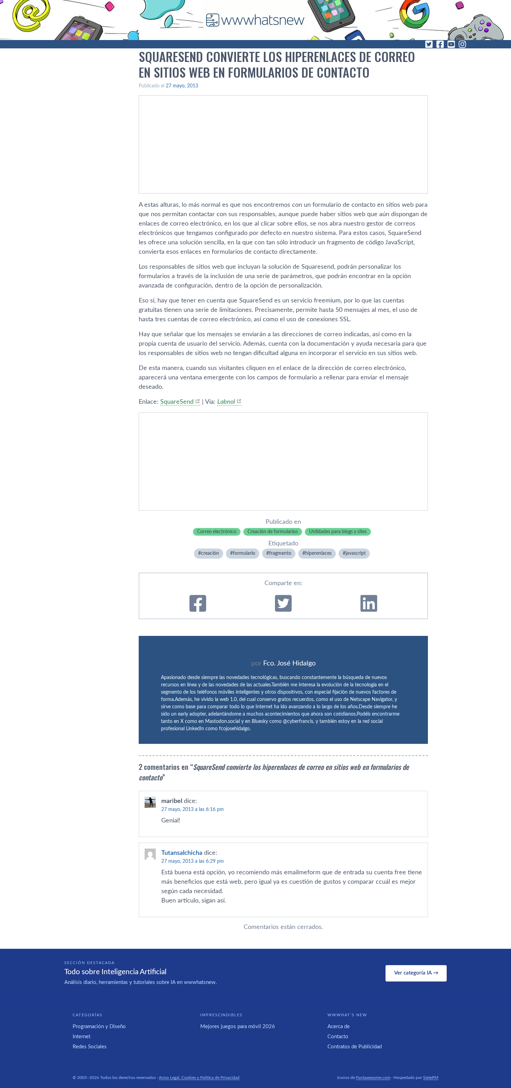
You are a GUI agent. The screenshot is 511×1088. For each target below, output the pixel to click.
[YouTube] (451, 44)
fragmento (280, 553)
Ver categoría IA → (416, 973)
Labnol (226, 402)
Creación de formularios (273, 531)
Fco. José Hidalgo (289, 663)
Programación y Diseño (99, 1026)
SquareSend (177, 402)
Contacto (337, 1036)
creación (210, 553)
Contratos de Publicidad (354, 1046)
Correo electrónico (216, 531)
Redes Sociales (90, 1046)
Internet (81, 1036)
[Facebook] (440, 44)
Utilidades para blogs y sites (338, 531)
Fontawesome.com (373, 1077)
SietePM (430, 1077)
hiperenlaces (318, 553)
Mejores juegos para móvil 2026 (237, 1026)
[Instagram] (462, 44)
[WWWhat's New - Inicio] (255, 20)
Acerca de (338, 1026)
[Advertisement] (283, 144)
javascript (356, 553)
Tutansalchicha (181, 853)
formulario (244, 553)
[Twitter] (429, 44)
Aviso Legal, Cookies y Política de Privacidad (199, 1077)
